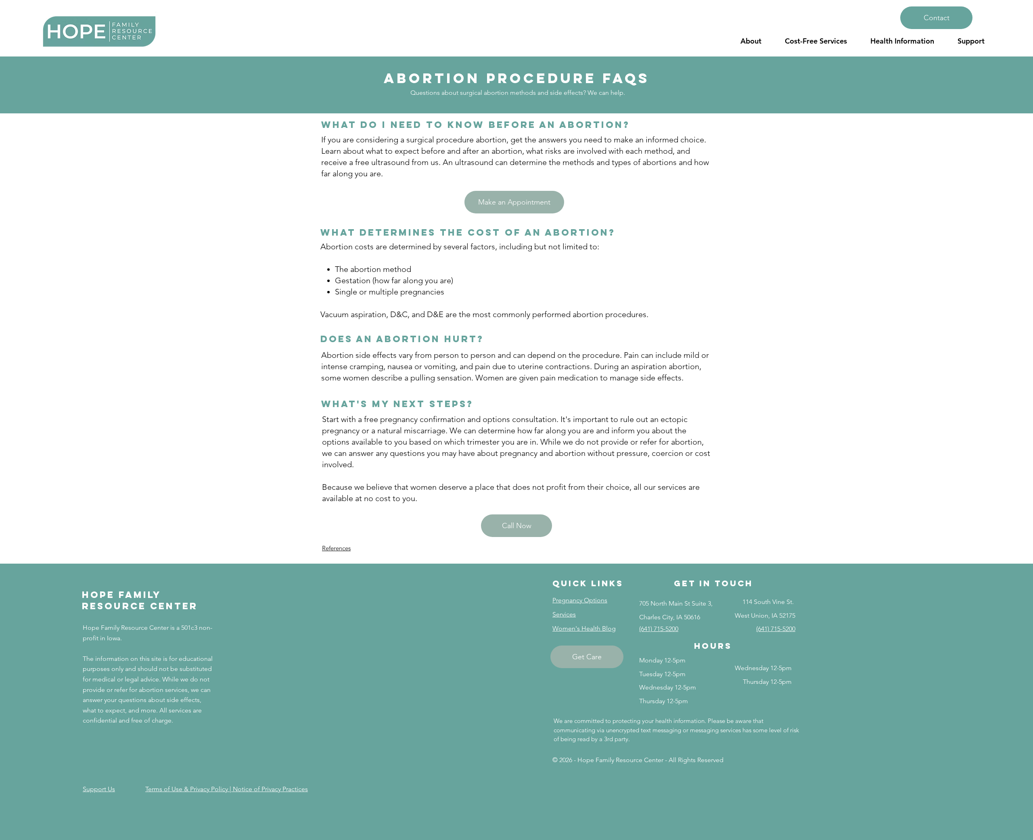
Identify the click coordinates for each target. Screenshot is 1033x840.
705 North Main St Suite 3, (676, 603)
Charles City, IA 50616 (669, 617)
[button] (751, 41)
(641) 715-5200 (658, 629)
